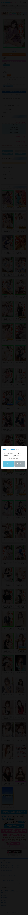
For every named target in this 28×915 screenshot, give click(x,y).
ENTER (8, 464)
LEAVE (19, 464)
